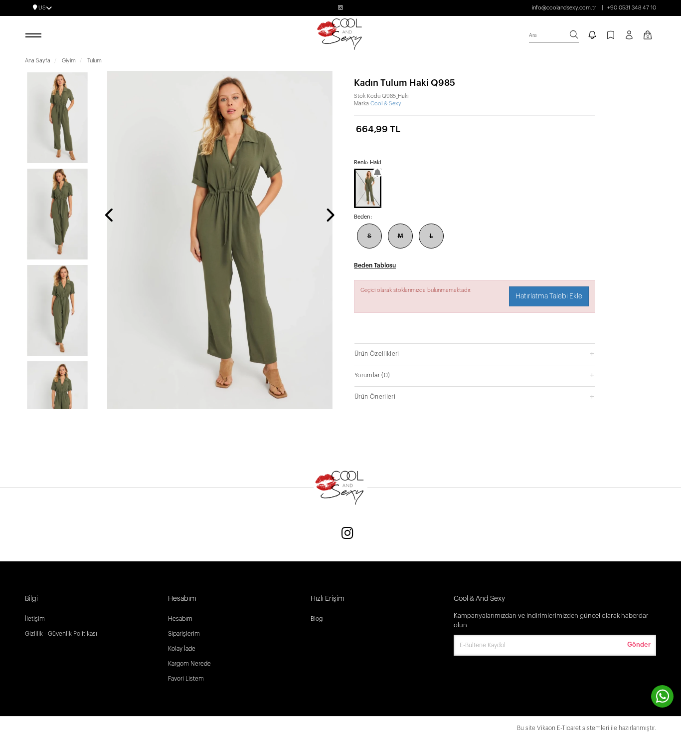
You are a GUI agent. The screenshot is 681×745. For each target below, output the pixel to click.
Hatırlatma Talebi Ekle (548, 296)
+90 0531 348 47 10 (631, 7)
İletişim (35, 619)
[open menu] (35, 35)
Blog (317, 619)
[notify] (592, 36)
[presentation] (110, 216)
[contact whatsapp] (662, 696)
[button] (474, 353)
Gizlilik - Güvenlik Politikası (61, 634)
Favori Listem (186, 679)
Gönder (639, 644)
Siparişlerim (184, 634)
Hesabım (180, 619)
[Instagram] (347, 534)
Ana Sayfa (37, 60)
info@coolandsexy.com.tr (564, 7)
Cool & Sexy (385, 103)
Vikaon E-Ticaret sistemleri (573, 728)
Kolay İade (181, 649)
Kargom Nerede (189, 664)
